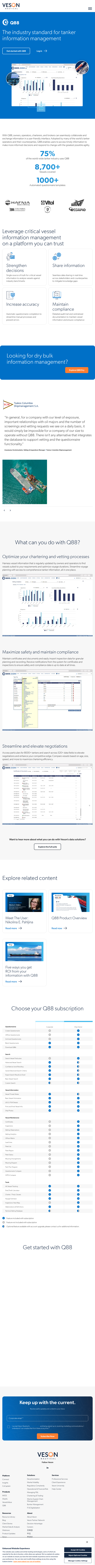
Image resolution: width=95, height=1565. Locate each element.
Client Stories (7, 1523)
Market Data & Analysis (11, 1527)
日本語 (30, 1530)
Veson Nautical (10, 6)
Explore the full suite (47, 846)
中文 (29, 1533)
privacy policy (35, 1426)
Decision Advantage (34, 1523)
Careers (30, 1527)
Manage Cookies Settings (78, 1561)
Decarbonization (33, 1479)
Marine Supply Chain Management (35, 1500)
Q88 (4, 1505)
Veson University (58, 1485)
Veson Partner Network (36, 1520)
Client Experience (58, 1482)
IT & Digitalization (33, 1507)
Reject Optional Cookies (78, 1555)
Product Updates (8, 1533)
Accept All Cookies (78, 1550)
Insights (5, 1482)
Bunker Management (35, 1504)
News (4, 1537)
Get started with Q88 (16, 50)
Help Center (56, 1489)
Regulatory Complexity (36, 1485)
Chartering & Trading (35, 1495)
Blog (4, 1520)
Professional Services (60, 1479)
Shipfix (5, 1498)
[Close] (87, 1542)
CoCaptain (6, 1486)
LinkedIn (47, 1467)
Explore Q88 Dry (76, 370)
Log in (39, 50)
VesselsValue (7, 1502)
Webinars (6, 1530)
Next (10, 510)
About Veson (32, 1517)
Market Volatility (33, 1482)
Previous (4, 510)
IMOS (4, 1495)
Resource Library (8, 1517)
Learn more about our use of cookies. (27, 1561)
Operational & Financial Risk (37, 1489)
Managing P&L (32, 1492)
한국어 (30, 1537)
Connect (5, 1479)
